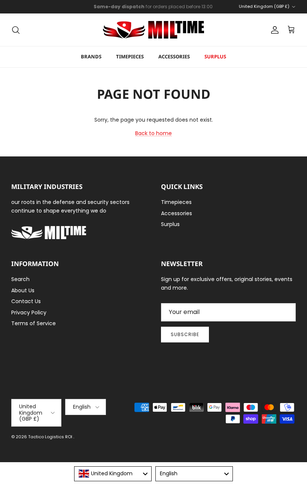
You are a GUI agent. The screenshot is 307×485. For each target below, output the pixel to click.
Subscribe (185, 334)
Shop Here (202, 9)
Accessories (174, 56)
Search (20, 279)
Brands (91, 56)
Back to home (153, 133)
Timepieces (130, 56)
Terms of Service (33, 323)
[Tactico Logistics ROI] (153, 30)
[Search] (15, 29)
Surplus (215, 56)
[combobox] (113, 473)
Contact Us (26, 301)
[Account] (273, 29)
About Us (22, 290)
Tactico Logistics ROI (50, 437)
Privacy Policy (28, 312)
